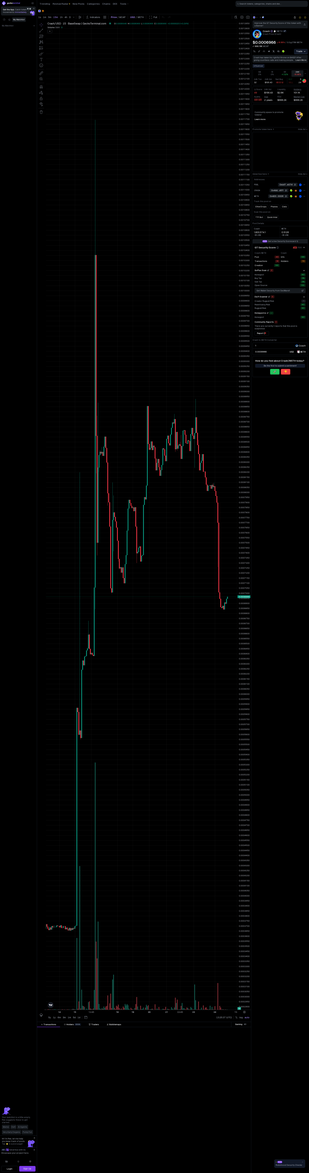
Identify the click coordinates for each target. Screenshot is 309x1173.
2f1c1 (224, 1036)
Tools (123, 4)
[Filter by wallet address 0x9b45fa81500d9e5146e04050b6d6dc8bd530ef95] (229, 1054)
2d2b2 (223, 1060)
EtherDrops (261, 207)
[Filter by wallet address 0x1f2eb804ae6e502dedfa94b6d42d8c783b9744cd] (229, 1127)
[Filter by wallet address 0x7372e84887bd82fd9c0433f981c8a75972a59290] (229, 1103)
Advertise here (260, 174)
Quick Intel (272, 217)
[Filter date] (75, 1030)
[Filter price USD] (149, 1030)
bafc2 (224, 1042)
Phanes (274, 207)
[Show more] (304, 270)
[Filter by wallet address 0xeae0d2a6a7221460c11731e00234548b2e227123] (229, 1048)
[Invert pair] (284, 31)
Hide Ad (301, 129)
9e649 (224, 1091)
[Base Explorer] (300, 185)
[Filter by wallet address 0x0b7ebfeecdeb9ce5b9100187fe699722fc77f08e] (229, 1152)
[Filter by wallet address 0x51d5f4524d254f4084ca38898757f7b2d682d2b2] (229, 1060)
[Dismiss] (34, 8)
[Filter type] (96, 1030)
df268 (224, 1170)
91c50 (224, 1097)
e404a (224, 1115)
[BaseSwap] (263, 17)
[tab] (48, 1024)
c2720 (224, 1085)
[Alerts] (18, 1161)
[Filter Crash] (173, 1030)
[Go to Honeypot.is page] (268, 313)
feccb (224, 1067)
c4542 (224, 1158)
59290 (224, 1103)
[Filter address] (229, 1030)
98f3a (224, 1122)
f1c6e (224, 1140)
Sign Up (27, 1168)
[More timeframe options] (305, 73)
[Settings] (30, 1161)
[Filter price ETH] (122, 1030)
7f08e (224, 1152)
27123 (224, 1048)
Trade (299, 51)
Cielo (284, 207)
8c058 (224, 1109)
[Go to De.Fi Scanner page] (269, 297)
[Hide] (304, 247)
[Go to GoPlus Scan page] (268, 270)
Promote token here (262, 129)
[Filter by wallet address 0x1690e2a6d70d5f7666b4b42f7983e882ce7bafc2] (229, 1042)
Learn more (300, 60)
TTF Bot (259, 217)
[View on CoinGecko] (283, 51)
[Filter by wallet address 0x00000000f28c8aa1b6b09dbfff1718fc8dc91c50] (229, 1097)
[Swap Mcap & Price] (253, 46)
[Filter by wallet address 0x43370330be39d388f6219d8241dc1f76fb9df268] (229, 1170)
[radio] (291, 351)
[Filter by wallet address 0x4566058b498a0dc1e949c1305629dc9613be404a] (229, 1115)
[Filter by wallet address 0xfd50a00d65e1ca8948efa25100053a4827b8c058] (229, 1109)
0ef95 (224, 1054)
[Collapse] (32, 3)
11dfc (224, 1079)
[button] (72, 1030)
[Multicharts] (6, 1161)
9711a (224, 1073)
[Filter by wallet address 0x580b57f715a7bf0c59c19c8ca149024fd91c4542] (229, 1158)
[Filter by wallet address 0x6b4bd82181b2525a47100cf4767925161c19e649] (229, 1091)
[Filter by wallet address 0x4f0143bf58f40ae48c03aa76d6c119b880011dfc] (229, 1079)
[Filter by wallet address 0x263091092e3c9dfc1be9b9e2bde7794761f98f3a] (229, 1121)
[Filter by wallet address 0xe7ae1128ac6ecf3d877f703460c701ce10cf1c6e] (229, 1140)
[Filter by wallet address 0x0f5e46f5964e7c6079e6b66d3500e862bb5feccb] (229, 1066)
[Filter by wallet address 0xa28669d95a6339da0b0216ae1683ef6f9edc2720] (229, 1085)
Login (9, 1169)
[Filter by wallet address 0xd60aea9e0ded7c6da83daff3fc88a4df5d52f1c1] (229, 1036)
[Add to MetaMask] (296, 191)
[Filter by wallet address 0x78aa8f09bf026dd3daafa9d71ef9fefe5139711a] (229, 1072)
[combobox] (272, 4)
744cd (224, 1128)
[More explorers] (304, 184)
